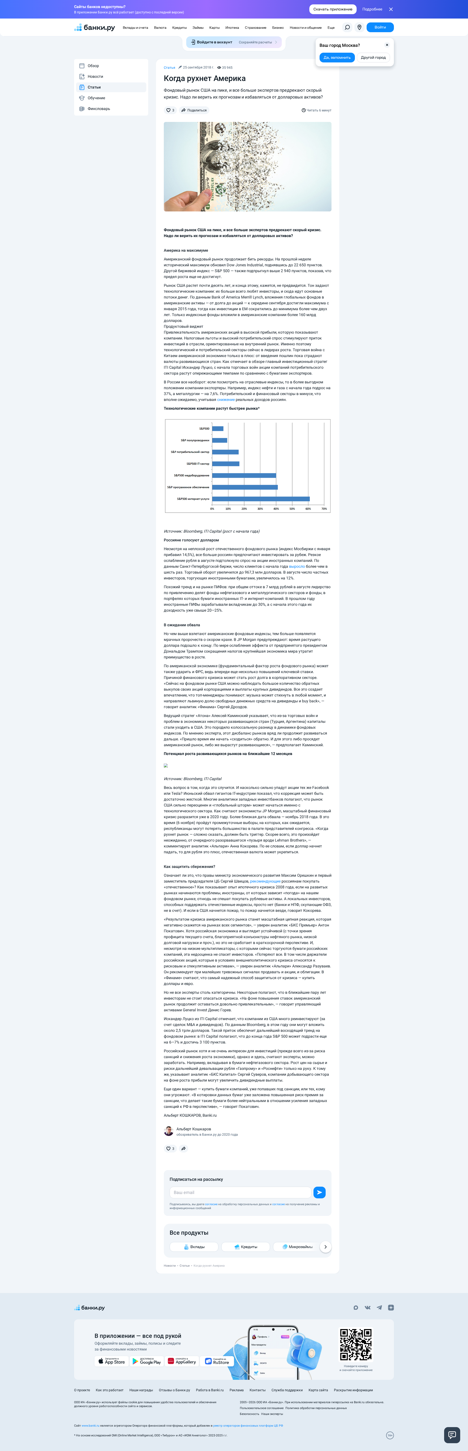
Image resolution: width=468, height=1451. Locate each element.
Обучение (96, 98)
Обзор (93, 65)
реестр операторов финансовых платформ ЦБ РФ (248, 1425)
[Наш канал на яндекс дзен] (391, 1308)
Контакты (258, 1390)
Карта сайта (318, 1390)
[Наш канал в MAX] (356, 1308)
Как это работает (110, 1390)
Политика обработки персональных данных (316, 1408)
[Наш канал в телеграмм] (379, 1308)
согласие (211, 1204)
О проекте (82, 1390)
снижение (226, 399)
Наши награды (141, 1390)
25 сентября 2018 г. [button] (198, 67)
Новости (95, 76)
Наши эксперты (272, 1414)
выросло (297, 566)
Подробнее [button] (372, 9)
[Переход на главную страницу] (94, 27)
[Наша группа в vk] (367, 1308)
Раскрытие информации (353, 1390)
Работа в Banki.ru (210, 1390)
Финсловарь (99, 108)
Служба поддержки (287, 1390)
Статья (169, 68)
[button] (387, 45)
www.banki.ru (90, 1425)
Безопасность (249, 1414)
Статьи (94, 87)
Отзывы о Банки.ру (174, 1390)
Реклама (237, 1390)
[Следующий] (326, 1247)
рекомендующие (265, 881)
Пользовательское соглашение (261, 1408)
